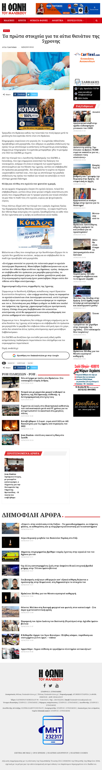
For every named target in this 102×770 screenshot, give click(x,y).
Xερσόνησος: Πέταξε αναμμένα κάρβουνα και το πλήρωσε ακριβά (85, 276)
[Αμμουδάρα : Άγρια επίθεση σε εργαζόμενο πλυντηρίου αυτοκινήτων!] (10, 653)
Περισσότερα (74, 20)
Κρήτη (22, 20)
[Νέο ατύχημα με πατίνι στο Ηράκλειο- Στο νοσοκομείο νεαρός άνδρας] (10, 382)
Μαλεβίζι (9, 20)
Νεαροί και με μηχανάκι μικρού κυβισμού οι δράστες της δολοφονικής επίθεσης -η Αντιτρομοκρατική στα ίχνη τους (43, 394)
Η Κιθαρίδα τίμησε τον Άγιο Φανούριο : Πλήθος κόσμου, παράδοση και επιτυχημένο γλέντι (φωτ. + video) (57, 636)
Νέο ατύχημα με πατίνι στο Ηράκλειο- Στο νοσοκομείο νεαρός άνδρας (42, 379)
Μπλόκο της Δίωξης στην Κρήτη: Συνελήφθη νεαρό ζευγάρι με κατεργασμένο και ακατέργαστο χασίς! (86, 302)
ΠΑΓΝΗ (30, 363)
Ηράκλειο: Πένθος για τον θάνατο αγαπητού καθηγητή (86, 354)
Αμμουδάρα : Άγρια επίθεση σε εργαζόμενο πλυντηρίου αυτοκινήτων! (56, 649)
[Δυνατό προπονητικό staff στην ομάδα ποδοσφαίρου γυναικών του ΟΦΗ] (82, 116)
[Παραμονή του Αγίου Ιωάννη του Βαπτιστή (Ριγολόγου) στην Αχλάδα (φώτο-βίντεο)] (10, 625)
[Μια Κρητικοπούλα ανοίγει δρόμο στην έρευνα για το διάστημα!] (82, 193)
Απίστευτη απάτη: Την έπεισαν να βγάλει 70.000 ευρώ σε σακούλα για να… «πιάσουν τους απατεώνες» (86, 152)
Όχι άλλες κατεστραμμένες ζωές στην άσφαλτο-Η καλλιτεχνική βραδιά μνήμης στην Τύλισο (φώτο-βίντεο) (57, 567)
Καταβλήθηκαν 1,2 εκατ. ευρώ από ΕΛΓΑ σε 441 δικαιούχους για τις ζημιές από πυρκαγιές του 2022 (45, 424)
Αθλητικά (57, 20)
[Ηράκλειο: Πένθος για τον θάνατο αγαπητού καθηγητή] (82, 344)
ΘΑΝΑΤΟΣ (11, 363)
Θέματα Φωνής (39, 20)
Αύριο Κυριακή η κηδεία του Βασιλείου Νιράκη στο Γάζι (49, 538)
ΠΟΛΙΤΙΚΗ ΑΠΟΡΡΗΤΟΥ (57, 753)
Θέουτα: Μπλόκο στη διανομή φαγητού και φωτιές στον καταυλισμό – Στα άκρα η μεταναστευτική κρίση (58, 608)
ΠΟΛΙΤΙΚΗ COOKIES (79, 753)
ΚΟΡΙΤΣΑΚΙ (21, 363)
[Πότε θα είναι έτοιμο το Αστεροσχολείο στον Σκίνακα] (82, 244)
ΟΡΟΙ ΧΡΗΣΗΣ (39, 753)
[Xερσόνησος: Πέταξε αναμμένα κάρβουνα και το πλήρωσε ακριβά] (82, 267)
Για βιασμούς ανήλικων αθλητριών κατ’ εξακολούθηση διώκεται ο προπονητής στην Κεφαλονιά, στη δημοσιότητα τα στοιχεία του (54, 580)
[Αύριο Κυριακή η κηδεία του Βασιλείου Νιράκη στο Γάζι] (10, 542)
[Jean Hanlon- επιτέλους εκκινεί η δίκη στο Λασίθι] (10, 439)
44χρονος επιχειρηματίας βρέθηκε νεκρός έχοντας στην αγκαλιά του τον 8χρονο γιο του (58, 553)
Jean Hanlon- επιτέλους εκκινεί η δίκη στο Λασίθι (42, 436)
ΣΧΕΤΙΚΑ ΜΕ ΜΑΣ (22, 753)
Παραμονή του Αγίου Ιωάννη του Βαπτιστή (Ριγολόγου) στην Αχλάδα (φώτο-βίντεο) (59, 622)
